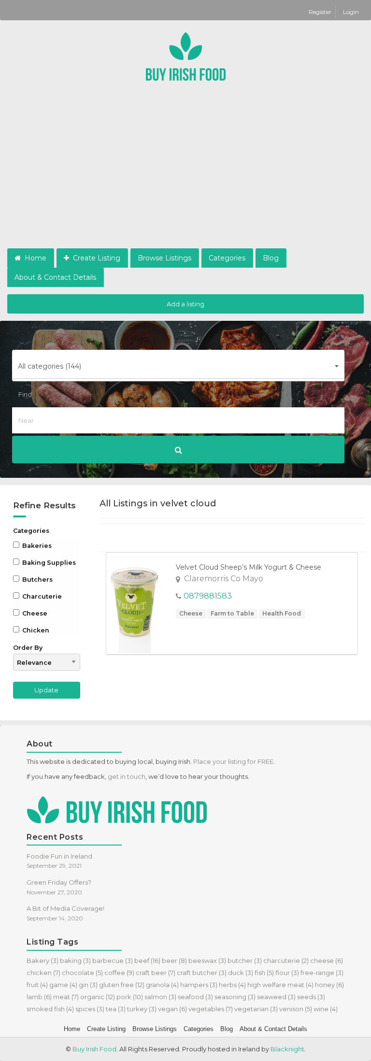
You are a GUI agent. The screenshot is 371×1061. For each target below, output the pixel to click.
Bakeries (36, 545)
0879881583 (208, 596)
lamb (39, 997)
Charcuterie (41, 596)
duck (240, 972)
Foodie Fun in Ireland (59, 856)
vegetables (210, 1009)
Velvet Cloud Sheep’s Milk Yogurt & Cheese (248, 567)
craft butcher (202, 972)
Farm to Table (232, 613)
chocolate (82, 972)
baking (75, 960)
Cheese (34, 613)
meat (66, 997)
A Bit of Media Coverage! (65, 908)
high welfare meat (280, 985)
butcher (245, 960)
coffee (119, 972)
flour (287, 972)
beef (147, 960)
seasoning (235, 997)
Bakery (42, 960)
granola (162, 985)
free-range (321, 972)
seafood (195, 997)
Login (351, 11)
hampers (198, 985)
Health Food (281, 613)
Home (34, 258)
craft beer (155, 972)
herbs (232, 985)
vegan (172, 1009)
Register (321, 11)
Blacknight (287, 1049)
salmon (160, 997)
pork (129, 997)
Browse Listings (164, 258)
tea (116, 1009)
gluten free (121, 985)
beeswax (207, 960)
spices (89, 1009)
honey (329, 985)
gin (88, 985)
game (63, 985)
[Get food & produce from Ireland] (186, 55)
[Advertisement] (185, 176)
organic (97, 997)
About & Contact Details (55, 277)
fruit (37, 985)
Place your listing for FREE (233, 761)
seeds (311, 997)
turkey (142, 1009)
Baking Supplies (48, 562)
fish (264, 972)
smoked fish (50, 1009)
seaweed (276, 997)
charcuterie (286, 960)
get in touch (126, 776)
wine (326, 1009)
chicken (43, 972)
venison (295, 1009)
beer (174, 960)
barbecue (112, 960)
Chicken (35, 630)
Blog (271, 258)
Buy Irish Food (94, 1049)
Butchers (37, 579)
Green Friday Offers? (59, 882)
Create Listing (95, 258)
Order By (28, 647)
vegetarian (256, 1009)
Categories (227, 258)
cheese (326, 960)
